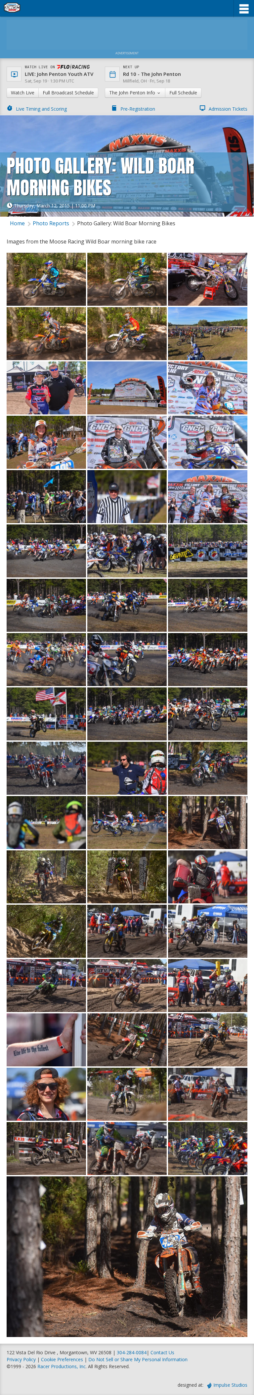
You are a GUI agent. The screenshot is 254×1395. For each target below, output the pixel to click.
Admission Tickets (228, 109)
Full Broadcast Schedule (68, 92)
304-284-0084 (132, 1352)
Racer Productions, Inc (61, 1366)
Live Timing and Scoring (41, 109)
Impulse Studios (230, 1385)
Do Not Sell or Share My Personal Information (138, 1359)
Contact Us (162, 1352)
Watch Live (22, 92)
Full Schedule (183, 92)
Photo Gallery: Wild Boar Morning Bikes (126, 223)
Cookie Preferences (62, 1359)
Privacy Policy (21, 1359)
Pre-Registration (137, 109)
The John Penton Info (132, 92)
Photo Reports (51, 223)
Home (17, 223)
